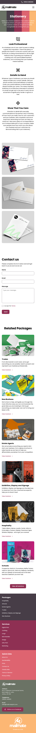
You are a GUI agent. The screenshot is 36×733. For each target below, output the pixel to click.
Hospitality (5, 601)
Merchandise (6, 636)
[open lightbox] (18, 159)
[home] (8, 7)
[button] (33, 7)
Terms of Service (7, 672)
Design (4, 640)
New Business (6, 616)
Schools (4, 604)
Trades (4, 610)
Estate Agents (6, 607)
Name (4, 270)
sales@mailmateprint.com (10, 704)
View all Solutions (18, 586)
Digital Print (5, 627)
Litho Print (5, 643)
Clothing (4, 630)
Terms (13, 306)
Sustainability (6, 660)
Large (3, 633)
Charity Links (6, 669)
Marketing (5, 646)
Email (3, 278)
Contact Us (5, 666)
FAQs (3, 663)
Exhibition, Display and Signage (11, 613)
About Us (5, 657)
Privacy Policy (6, 675)
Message (5, 286)
